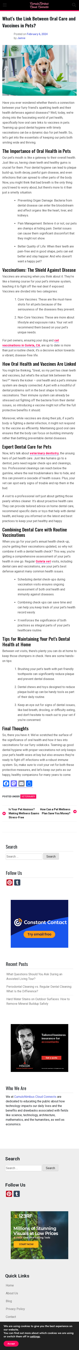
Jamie (21, 38)
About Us (12, 1293)
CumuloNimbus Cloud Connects (35, 1097)
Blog (9, 1301)
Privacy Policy (15, 1309)
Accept (11, 1343)
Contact (11, 1317)
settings (35, 1336)
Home (10, 1285)
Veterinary (28, 796)
